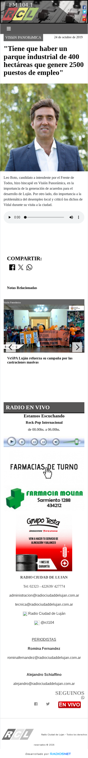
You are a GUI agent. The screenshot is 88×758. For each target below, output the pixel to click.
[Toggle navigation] (9, 28)
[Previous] (11, 347)
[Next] (77, 347)
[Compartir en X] (20, 268)
